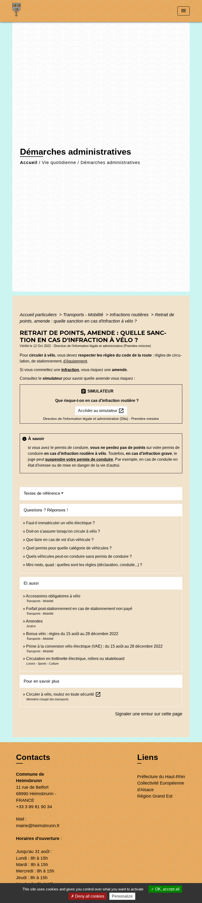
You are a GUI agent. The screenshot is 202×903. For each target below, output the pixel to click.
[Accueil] (43, 11)
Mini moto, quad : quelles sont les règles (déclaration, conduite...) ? (84, 565)
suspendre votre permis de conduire (79, 459)
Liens (147, 757)
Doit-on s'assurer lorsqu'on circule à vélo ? (63, 531)
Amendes (34, 621)
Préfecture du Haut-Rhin (161, 776)
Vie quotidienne (59, 162)
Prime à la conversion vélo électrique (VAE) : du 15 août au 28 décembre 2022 (94, 646)
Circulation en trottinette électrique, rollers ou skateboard (75, 659)
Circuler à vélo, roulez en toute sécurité (63, 694)
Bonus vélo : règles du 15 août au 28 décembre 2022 (72, 634)
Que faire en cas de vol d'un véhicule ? (60, 540)
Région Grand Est (154, 796)
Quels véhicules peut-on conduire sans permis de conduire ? (79, 556)
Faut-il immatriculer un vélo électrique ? (60, 523)
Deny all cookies (89, 896)
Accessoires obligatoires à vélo (53, 596)
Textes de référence (42, 493)
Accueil (28, 162)
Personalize (122, 896)
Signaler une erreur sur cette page (148, 713)
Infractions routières (130, 314)
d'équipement (75, 361)
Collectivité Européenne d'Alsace (160, 786)
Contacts (33, 757)
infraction (70, 370)
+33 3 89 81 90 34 (34, 806)
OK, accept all (167, 889)
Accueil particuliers (39, 314)
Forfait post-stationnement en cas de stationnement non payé (79, 609)
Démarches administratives (110, 162)
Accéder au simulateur (101, 411)
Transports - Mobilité (83, 314)
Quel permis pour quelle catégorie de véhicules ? (69, 548)
